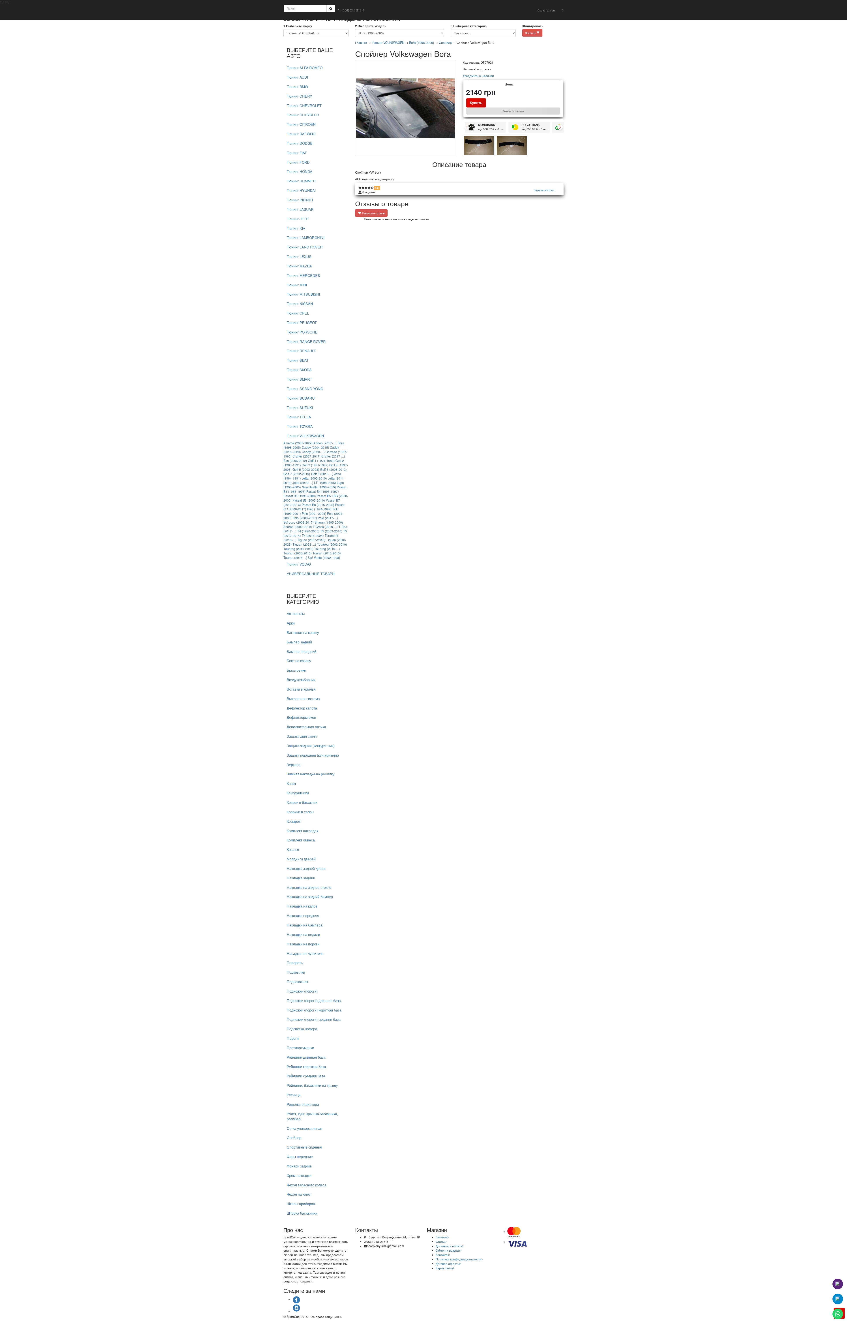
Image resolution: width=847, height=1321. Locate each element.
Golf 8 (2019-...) (322, 474)
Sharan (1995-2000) (329, 522)
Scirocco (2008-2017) (298, 522)
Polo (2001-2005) (314, 513)
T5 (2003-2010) (331, 531)
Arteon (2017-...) (325, 443)
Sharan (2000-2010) (297, 526)
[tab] (316, 68)
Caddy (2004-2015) (315, 447)
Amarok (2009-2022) (298, 443)
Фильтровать (532, 26)
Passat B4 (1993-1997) (322, 491)
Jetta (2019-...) (302, 482)
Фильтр (530, 33)
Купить (476, 102)
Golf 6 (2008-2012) (333, 469)
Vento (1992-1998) (327, 557)
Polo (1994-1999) (319, 509)
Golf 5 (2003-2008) (305, 469)
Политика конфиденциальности (459, 1259)
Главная (361, 42)
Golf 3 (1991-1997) (315, 465)
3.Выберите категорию (469, 26)
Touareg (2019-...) (327, 549)
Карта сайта (444, 1268)
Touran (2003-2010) (297, 553)
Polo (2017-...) (328, 518)
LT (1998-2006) (325, 482)
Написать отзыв (373, 213)
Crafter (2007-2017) (306, 456)
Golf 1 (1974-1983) (321, 460)
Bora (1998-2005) (421, 42)
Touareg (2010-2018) (298, 549)
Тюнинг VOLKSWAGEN (388, 42)
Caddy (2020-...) (313, 452)
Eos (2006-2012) (295, 460)
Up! (310, 557)
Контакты (442, 1254)
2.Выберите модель (370, 26)
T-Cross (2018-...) (325, 526)
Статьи (441, 1241)
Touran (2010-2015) (327, 553)
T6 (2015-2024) (313, 535)
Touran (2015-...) (295, 557)
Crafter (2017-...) (333, 456)
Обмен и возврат (448, 1250)
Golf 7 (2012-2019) (296, 474)
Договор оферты (448, 1263)
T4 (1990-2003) (308, 531)
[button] (546, 10)
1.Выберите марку (297, 26)
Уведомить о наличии (478, 75)
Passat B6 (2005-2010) (308, 500)
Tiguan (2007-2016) (311, 540)
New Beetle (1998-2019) (319, 487)
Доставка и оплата (449, 1246)
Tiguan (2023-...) (304, 544)
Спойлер (445, 42)
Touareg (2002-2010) (332, 544)
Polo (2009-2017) (304, 518)
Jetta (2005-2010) (314, 478)
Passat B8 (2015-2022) (318, 504)
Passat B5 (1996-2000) (299, 496)
